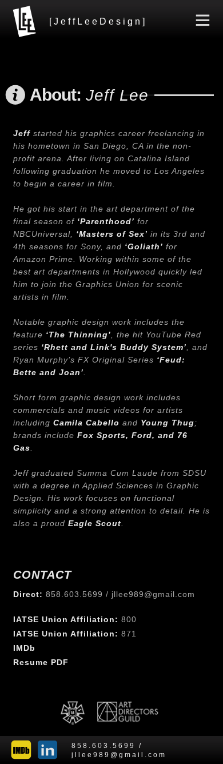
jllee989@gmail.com (153, 594)
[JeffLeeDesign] (98, 21)
